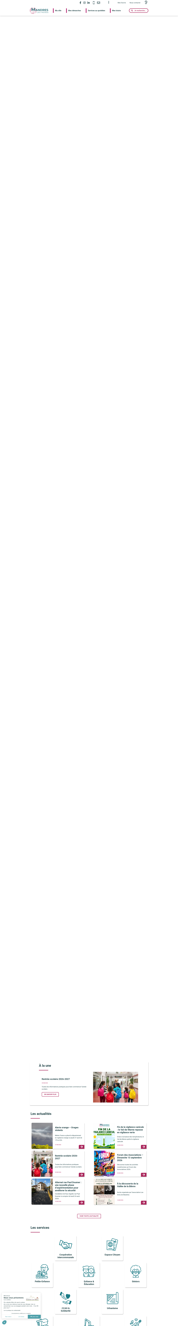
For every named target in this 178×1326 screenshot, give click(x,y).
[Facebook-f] (80, 2)
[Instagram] (84, 2)
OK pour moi (34, 1316)
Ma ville (58, 10)
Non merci (8, 1316)
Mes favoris (122, 3)
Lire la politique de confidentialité (12, 1310)
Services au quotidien (96, 10)
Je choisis (21, 1316)
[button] (4, 1322)
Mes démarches (74, 10)
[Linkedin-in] (88, 2)
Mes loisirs (116, 10)
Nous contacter (135, 3)
